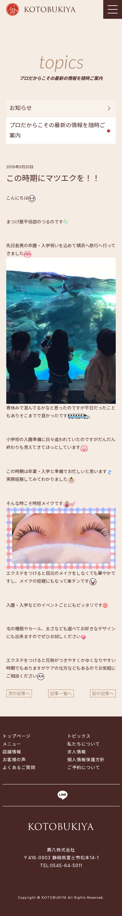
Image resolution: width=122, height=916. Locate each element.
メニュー (12, 744)
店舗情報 (12, 751)
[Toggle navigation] (112, 9)
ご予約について (83, 767)
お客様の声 (14, 759)
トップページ (17, 736)
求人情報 (76, 751)
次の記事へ (19, 693)
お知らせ (20, 108)
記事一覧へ (61, 693)
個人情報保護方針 (86, 759)
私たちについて (83, 744)
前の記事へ (103, 693)
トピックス (79, 736)
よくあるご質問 (19, 767)
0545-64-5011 (66, 865)
